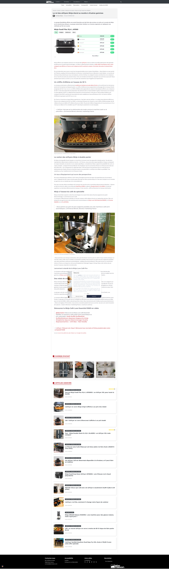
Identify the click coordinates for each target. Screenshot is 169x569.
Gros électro (76, 1)
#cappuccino (80, 318)
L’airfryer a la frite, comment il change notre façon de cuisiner (86, 502)
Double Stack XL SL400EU (98, 186)
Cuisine (58, 1)
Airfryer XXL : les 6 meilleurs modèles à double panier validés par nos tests (84, 372)
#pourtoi (68, 320)
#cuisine (85, 320)
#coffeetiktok (80, 316)
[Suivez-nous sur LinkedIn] (89, 562)
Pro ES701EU (65, 202)
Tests (62, 5)
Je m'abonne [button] (108, 561)
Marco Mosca (60, 15)
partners (80, 275)
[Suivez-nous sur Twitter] (84, 562)
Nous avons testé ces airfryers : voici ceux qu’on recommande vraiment (61, 372)
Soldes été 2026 (103, 5)
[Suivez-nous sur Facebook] (91, 562)
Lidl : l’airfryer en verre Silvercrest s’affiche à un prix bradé (85, 420)
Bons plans (76, 5)
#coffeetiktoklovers (62, 318)
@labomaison (60, 313)
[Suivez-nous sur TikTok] (87, 562)
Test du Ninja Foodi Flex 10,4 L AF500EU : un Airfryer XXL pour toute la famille (89, 393)
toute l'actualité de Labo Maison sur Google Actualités (72, 333)
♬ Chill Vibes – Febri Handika (77, 322)
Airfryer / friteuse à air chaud (67, 10)
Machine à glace (69, 512)
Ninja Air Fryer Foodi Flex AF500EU (82, 10)
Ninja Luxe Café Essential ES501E (97, 200)
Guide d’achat (93, 5)
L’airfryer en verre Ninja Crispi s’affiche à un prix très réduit (85, 407)
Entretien (66, 1)
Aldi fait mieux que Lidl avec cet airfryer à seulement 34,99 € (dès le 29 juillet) (90, 488)
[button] (121, 1)
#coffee (73, 316)
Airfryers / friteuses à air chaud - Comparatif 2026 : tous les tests (105, 375)
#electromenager (76, 320)
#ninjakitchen (60, 320)
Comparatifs (84, 5)
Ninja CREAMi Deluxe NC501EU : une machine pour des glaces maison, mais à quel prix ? (89, 515)
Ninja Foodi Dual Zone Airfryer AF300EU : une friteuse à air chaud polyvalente (88, 474)
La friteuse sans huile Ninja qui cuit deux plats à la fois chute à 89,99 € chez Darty (89, 447)
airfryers (84, 62)
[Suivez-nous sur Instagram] (93, 562)
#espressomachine (62, 322)
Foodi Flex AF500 (80, 186)
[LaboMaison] (50, 1)
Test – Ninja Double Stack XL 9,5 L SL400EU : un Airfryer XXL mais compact (88, 434)
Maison (86, 1)
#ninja (86, 318)
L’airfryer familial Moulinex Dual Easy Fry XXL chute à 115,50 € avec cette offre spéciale (88, 543)
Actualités (68, 5)
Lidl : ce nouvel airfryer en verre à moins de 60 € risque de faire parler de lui (89, 529)
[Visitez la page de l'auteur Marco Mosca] (54, 16)
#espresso (72, 318)
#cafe (68, 316)
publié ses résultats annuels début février (87, 85)
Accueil (54, 10)
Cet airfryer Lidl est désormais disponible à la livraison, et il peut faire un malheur (89, 461)
